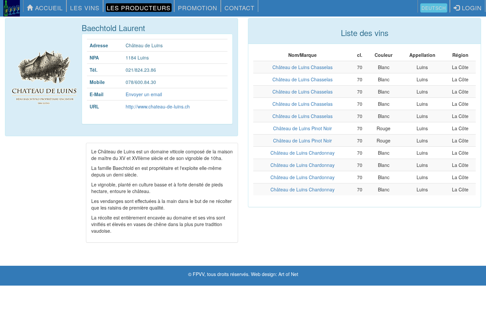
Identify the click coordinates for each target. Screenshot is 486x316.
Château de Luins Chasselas (302, 67)
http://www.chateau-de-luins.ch (158, 106)
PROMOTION (197, 7)
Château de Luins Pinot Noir (302, 128)
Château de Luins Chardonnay (302, 152)
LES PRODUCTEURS (139, 7)
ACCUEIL (48, 7)
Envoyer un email (144, 94)
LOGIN (471, 7)
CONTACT (239, 7)
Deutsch (434, 8)
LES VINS (85, 7)
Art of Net (288, 274)
